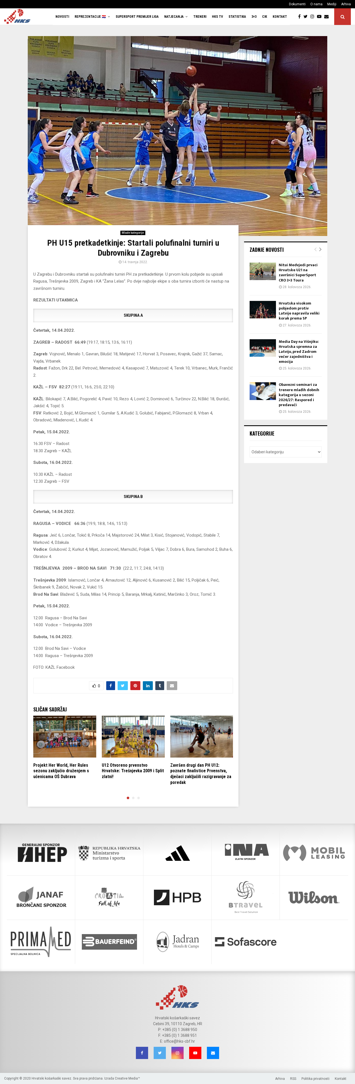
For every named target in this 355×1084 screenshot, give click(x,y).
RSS (293, 1079)
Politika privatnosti (315, 1079)
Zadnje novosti (267, 249)
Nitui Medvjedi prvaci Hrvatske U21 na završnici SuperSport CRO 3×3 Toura (298, 272)
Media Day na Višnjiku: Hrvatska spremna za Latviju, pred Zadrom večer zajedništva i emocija (299, 351)
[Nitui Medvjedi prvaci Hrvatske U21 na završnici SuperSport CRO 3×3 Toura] (263, 271)
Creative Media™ (127, 1078)
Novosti (62, 17)
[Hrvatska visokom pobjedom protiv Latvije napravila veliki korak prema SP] (263, 309)
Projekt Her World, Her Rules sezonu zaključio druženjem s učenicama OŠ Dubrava (61, 771)
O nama (316, 4)
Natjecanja (174, 17)
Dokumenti (297, 4)
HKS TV (217, 17)
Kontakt (280, 17)
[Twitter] (306, 16)
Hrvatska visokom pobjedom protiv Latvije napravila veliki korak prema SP (299, 311)
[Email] (327, 16)
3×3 (254, 17)
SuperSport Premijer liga (137, 17)
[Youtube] (320, 16)
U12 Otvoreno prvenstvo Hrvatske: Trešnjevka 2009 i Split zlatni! (133, 771)
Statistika (237, 17)
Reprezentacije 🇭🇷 (90, 17)
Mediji (331, 4)
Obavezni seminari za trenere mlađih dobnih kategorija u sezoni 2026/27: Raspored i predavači (299, 394)
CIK (264, 17)
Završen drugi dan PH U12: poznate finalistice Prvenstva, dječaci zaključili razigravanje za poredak (200, 774)
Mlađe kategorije (133, 232)
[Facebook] (300, 16)
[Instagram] (313, 16)
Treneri (199, 17)
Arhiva (346, 4)
